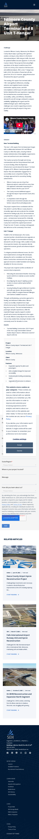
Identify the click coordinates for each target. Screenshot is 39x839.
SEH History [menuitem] (11, 792)
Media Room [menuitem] (11, 789)
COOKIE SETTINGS (13, 834)
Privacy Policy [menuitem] (12, 827)
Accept (19, 445)
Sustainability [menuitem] (12, 794)
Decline (19, 451)
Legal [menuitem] (9, 824)
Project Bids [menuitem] (11, 807)
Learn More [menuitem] (11, 779)
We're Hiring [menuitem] (11, 761)
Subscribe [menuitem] (11, 781)
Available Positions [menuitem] (13, 766)
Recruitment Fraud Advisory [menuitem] (16, 769)
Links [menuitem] (8, 804)
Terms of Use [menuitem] (12, 829)
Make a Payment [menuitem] (13, 814)
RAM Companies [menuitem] (12, 812)
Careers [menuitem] (10, 764)
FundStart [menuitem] (11, 786)
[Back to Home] (6, 4)
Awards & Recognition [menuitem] (14, 784)
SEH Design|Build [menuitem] (13, 809)
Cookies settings (19, 439)
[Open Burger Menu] (34, 4)
